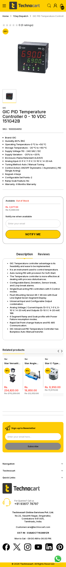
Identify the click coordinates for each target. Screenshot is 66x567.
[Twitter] (16, 547)
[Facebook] (6, 547)
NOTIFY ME (33, 234)
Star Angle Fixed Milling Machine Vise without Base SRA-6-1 (32, 363)
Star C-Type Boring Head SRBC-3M (52, 363)
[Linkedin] (49, 547)
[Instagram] (27, 547)
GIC (4, 108)
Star (5, 359)
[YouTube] (38, 547)
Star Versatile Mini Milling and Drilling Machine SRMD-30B (12, 363)
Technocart (26, 563)
